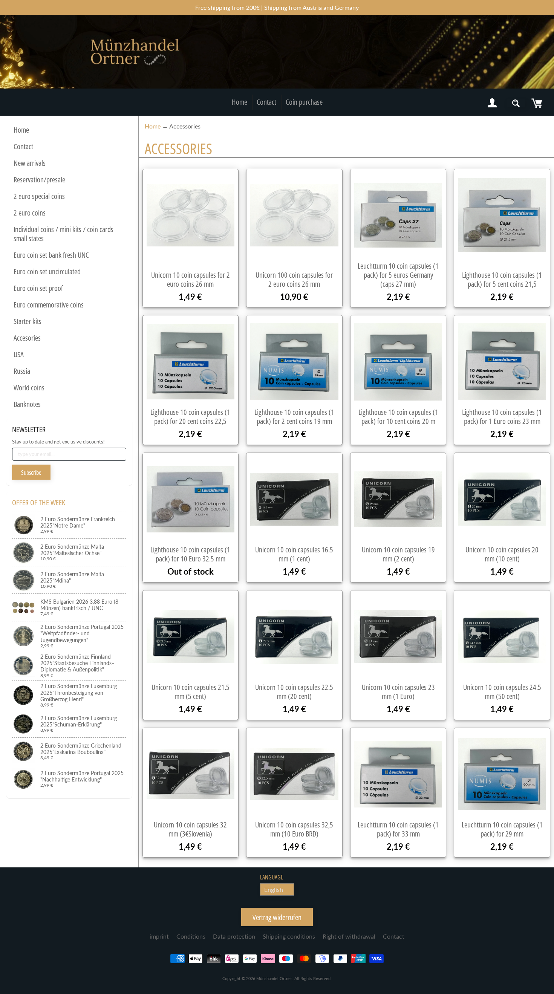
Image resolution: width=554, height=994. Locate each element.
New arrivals (30, 163)
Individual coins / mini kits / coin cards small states (63, 233)
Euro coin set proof (38, 288)
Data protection (234, 936)
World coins (29, 387)
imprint (159, 936)
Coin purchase (304, 102)
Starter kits (27, 321)
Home (239, 102)
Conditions (190, 936)
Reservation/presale (39, 179)
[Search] (516, 103)
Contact (266, 102)
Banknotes (27, 404)
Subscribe (31, 472)
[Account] (492, 103)
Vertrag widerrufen (277, 917)
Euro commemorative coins (49, 305)
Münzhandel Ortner (274, 978)
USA (19, 354)
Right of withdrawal (349, 936)
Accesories (27, 338)
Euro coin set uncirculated (47, 271)
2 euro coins (30, 213)
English (273, 889)
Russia (22, 371)
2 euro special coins (39, 196)
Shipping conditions (289, 936)
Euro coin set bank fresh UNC (51, 255)
